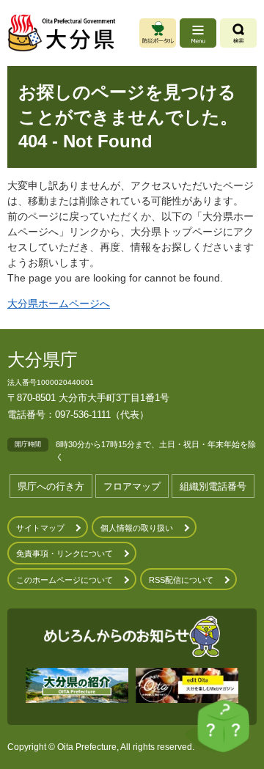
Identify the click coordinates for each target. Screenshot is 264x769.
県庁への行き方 (51, 486)
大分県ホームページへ (58, 303)
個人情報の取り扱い (136, 527)
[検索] (238, 33)
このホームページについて (64, 579)
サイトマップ (40, 527)
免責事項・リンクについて (64, 553)
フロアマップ (132, 486)
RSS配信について (181, 579)
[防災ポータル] (157, 33)
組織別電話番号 (213, 486)
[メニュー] (198, 33)
